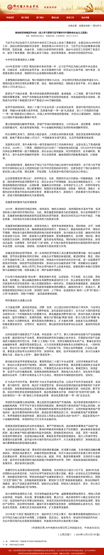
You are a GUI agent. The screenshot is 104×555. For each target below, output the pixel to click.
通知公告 (55, 18)
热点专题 (85, 18)
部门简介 (40, 18)
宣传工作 (70, 18)
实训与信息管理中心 (78, 553)
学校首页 (10, 18)
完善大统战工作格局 (16, 545)
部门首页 (25, 18)
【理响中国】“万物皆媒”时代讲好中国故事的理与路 (28, 541)
